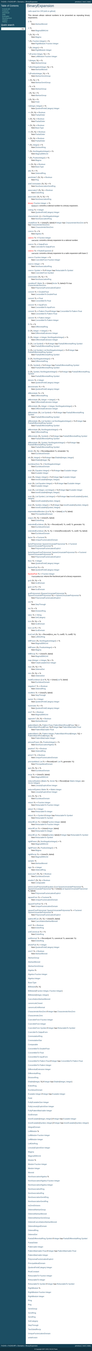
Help (3, 14)
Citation (5, 20)
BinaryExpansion (32, 2)
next (84, 2)
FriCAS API (12, 2)
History (4, 22)
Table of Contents (10, 5)
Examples (5, 16)
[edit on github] (49, 11)
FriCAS (3, 2)
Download (5, 13)
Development (7, 18)
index (89, 2)
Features (5, 11)
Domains (21, 2)
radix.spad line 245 (35, 11)
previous (78, 2)
